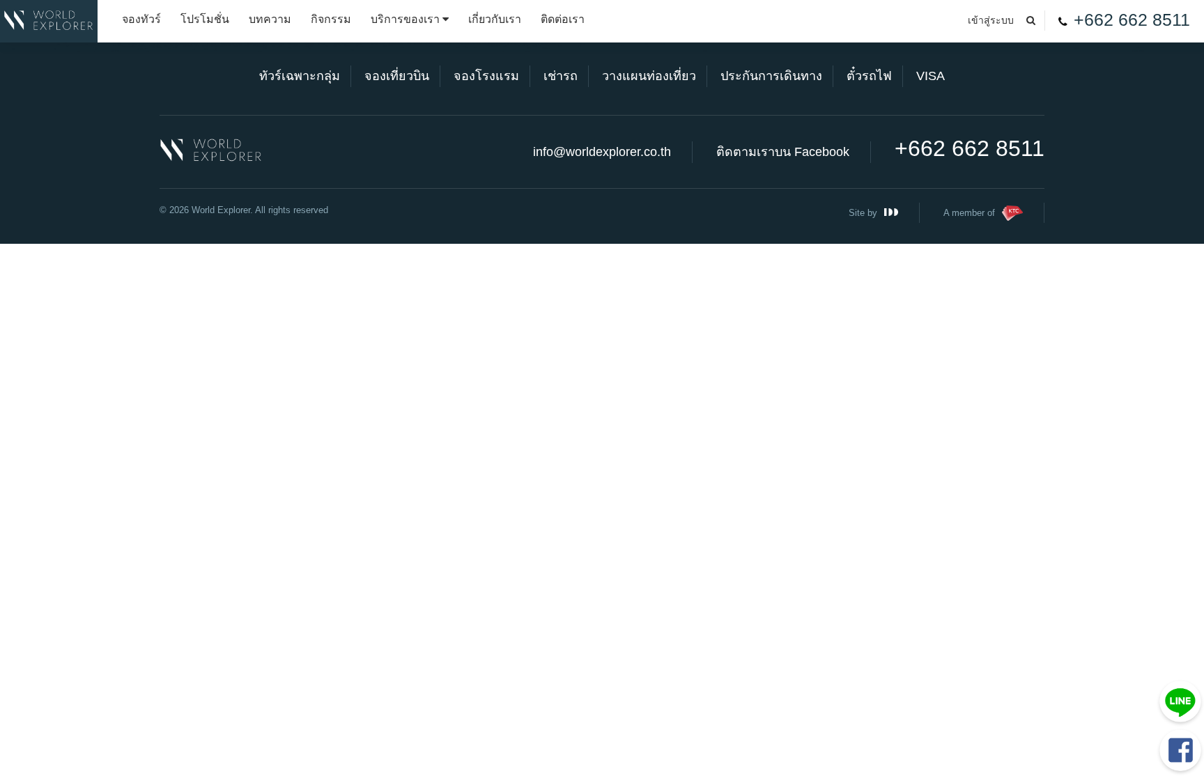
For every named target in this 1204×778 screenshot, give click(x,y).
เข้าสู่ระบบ (991, 20)
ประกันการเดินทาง (771, 76)
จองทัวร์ (141, 19)
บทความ (270, 19)
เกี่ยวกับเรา (494, 19)
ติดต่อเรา (563, 19)
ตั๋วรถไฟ (869, 76)
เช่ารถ (560, 76)
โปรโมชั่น (204, 19)
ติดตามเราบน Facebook (782, 152)
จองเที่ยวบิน (396, 76)
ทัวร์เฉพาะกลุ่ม (299, 76)
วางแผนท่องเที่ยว (649, 76)
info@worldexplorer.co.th (602, 152)
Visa (930, 76)
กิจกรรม (331, 19)
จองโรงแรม (486, 76)
